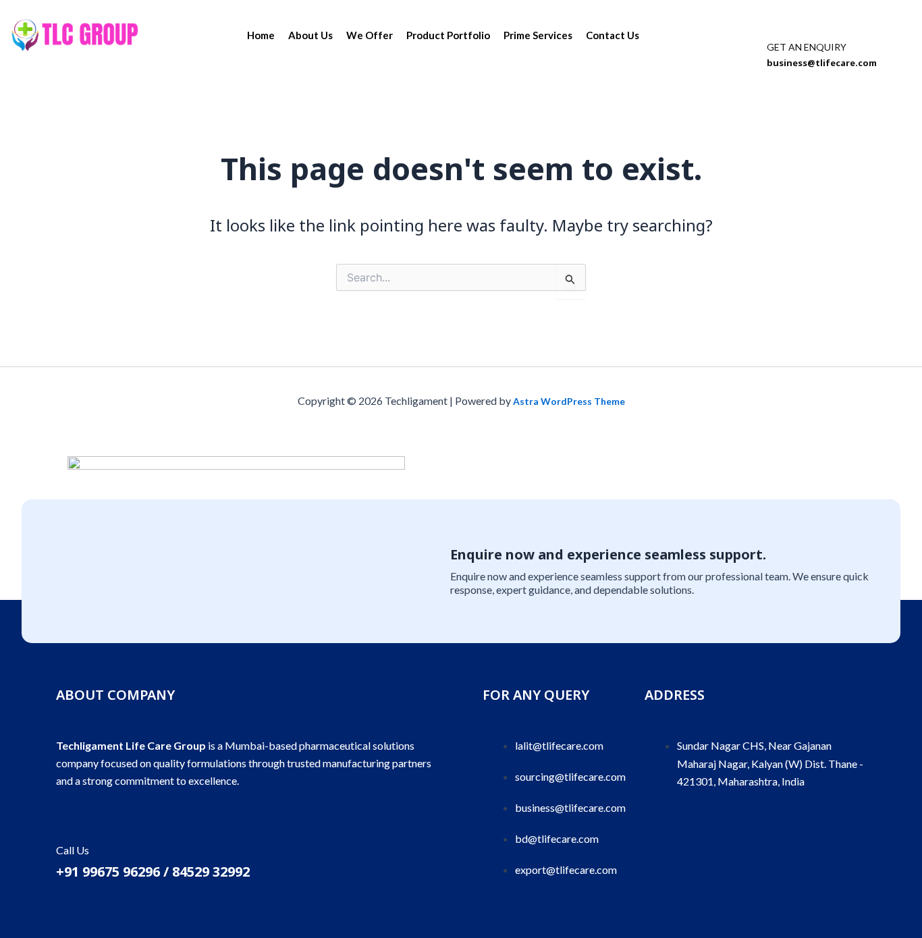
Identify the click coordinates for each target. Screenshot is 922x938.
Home (261, 35)
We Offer (369, 35)
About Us (310, 35)
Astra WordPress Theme (569, 401)
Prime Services (538, 35)
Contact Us (612, 35)
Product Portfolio (448, 35)
